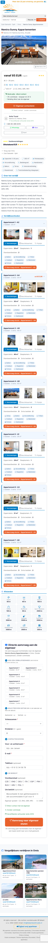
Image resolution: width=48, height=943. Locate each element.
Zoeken (42, 20)
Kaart (25, 132)
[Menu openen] (3, 2)
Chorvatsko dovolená (38, 930)
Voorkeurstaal (15, 778)
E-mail (8, 753)
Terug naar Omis (9, 151)
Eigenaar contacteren (25, 106)
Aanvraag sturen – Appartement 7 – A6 (21, 585)
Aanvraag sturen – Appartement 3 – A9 (21, 373)
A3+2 (16, 85)
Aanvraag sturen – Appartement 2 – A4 (21, 320)
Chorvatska (8, 933)
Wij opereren (7, 930)
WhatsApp (15, 127)
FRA (39, 781)
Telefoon (13, 763)
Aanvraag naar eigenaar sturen (25, 822)
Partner (19, 937)
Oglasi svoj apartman (28, 926)
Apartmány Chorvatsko (28, 937)
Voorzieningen (12, 243)
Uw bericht (14, 789)
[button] (24, 143)
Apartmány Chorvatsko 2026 (21, 933)
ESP (32, 781)
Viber (36, 127)
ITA (26, 781)
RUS (7, 785)
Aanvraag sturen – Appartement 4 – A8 (21, 426)
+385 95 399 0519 (13, 124)
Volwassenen (11, 719)
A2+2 (11, 85)
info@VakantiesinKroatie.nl (32, 923)
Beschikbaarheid (26, 243)
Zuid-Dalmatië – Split (8, 24)
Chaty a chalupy (24, 935)
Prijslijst (39, 243)
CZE (7, 781)
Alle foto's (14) (41, 66)
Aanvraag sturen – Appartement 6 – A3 (21, 532)
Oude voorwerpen (10, 937)
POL (20, 785)
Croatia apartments (37, 933)
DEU (20, 781)
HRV (13, 785)
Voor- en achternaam (15, 744)
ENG (13, 781)
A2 (7, 85)
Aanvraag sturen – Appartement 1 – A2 (21, 267)
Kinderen (13, 729)
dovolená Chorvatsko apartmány (21, 930)
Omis (19, 24)
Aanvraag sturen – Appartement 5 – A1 (21, 479)
